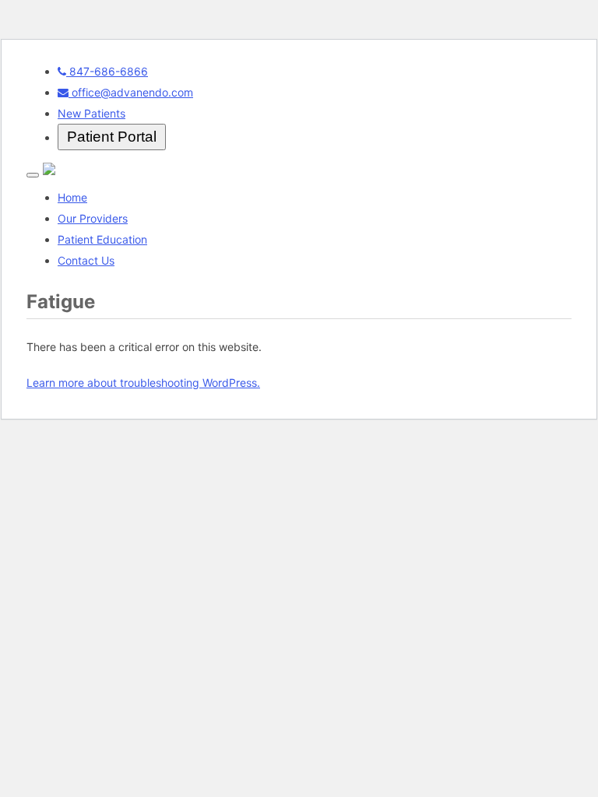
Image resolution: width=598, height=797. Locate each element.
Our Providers (93, 218)
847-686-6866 (107, 71)
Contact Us (86, 260)
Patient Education (102, 239)
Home (72, 197)
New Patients (91, 113)
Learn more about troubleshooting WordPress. (143, 382)
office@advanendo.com (131, 92)
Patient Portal (112, 136)
